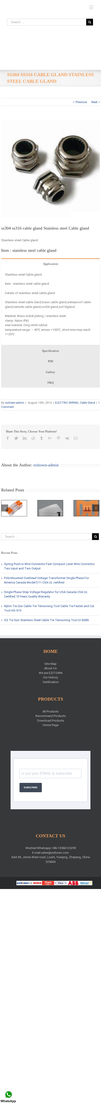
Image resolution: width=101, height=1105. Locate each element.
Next (94, 102)
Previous (81, 102)
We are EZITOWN (50, 673)
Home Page (50, 725)
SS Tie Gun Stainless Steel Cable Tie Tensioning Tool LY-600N (46, 620)
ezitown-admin (14, 402)
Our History (50, 677)
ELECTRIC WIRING (66, 402)
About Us (50, 668)
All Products (51, 711)
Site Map (50, 664)
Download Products (50, 720)
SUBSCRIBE (31, 787)
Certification (51, 682)
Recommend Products (50, 716)
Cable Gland (87, 402)
